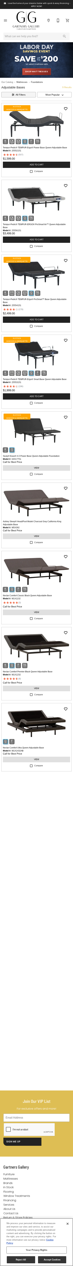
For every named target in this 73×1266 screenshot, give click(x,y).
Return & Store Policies (18, 1217)
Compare (38, 171)
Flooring (8, 1192)
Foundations (37, 82)
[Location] (48, 20)
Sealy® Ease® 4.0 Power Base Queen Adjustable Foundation (31, 456)
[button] (5, 20)
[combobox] (54, 94)
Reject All (21, 1259)
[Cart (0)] (67, 20)
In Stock (8, 1187)
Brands (8, 1183)
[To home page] (26, 20)
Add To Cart (36, 165)
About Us (9, 1209)
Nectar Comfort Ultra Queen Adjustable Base (23, 748)
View (36, 468)
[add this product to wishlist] (66, 109)
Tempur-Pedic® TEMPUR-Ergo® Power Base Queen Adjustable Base (35, 147)
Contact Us (10, 1213)
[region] (36, 1242)
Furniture (9, 1174)
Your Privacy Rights (36, 1250)
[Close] (67, 1223)
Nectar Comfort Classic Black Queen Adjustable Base (27, 595)
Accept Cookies (52, 1259)
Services (8, 1205)
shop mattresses (36, 71)
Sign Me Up (13, 1141)
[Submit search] (64, 36)
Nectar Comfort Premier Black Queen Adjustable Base (27, 671)
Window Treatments (16, 1196)
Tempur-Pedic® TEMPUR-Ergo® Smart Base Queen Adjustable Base (35, 379)
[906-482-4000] (58, 20)
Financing (9, 1200)
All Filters (20, 94)
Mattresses (22, 82)
